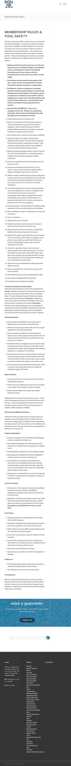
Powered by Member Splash (32, 763)
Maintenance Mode (32, 693)
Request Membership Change (35, 752)
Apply (28, 718)
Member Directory (31, 729)
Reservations (30, 701)
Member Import (31, 733)
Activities (29, 716)
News (28, 747)
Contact (28, 726)
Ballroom (29, 666)
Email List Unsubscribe (33, 685)
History (28, 689)
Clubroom (29, 672)
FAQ (27, 687)
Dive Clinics (29, 683)
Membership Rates (32, 745)
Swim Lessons (30, 703)
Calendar (29, 720)
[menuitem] (59, 4)
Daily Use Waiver (31, 678)
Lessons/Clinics (31, 691)
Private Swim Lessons (32, 699)
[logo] (9, 4)
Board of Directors (31, 668)
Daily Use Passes (31, 674)
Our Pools (29, 749)
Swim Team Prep (31, 706)
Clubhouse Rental (31, 722)
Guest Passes (30, 731)
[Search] (59, 4)
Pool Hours (29, 743)
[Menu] (63, 4)
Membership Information (33, 737)
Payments (29, 741)
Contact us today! (10, 675)
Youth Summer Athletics (33, 710)
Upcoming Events (31, 708)
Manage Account (31, 724)
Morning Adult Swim (32, 697)
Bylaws (28, 670)
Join (27, 739)
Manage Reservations (32, 714)
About (28, 712)
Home (28, 735)
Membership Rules (14, 16)
